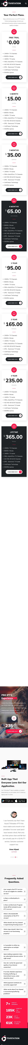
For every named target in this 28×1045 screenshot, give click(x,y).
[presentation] (11, 857)
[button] (26, 3)
